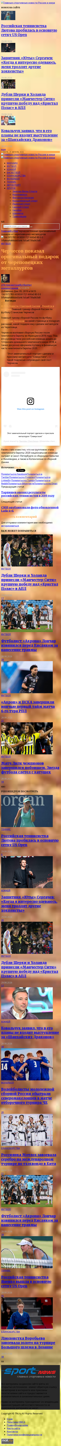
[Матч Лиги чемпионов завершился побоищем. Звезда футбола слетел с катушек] (27, 753)
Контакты (12, 1431)
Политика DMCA (16, 1422)
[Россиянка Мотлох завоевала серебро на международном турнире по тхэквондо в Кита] (27, 1145)
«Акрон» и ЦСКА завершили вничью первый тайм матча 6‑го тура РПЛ (28, 706)
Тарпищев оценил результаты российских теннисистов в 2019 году (27, 494)
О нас (10, 1418)
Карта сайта (13, 1428)
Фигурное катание (23, 197)
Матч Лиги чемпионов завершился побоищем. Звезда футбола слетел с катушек (30, 767)
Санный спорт (20, 207)
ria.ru (17, 467)
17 (2, 598)
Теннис (11, 181)
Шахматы (17, 213)
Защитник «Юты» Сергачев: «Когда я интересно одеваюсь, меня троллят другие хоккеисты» (28, 64)
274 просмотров (10, 285)
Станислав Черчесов (12, 320)
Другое (11, 188)
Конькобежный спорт (25, 200)
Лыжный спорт (21, 203)
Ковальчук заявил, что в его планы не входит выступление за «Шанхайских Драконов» (29, 135)
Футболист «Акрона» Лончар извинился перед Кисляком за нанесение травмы (29, 645)
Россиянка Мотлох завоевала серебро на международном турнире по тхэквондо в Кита (28, 1159)
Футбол (11, 166)
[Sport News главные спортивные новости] (29, 1378)
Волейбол (13, 178)
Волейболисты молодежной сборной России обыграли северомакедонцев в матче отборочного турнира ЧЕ (27, 1096)
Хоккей (11, 169)
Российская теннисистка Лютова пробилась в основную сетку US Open (29, 30)
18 (2, 659)
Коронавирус (19, 194)
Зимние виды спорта (24, 191)
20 (2, 920)
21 (2, 720)
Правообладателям (17, 1425)
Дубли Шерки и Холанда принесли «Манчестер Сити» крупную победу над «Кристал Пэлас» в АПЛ (29, 101)
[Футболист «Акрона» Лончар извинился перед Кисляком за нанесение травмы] (27, 631)
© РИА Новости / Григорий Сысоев (20, 306)
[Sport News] (28, 2)
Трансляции (19, 216)
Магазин (12, 163)
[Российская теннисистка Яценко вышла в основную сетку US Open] (27, 1267)
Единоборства (16, 175)
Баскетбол (13, 172)
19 (2, 781)
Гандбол (17, 210)
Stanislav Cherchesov (29, 441)
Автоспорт (14, 185)
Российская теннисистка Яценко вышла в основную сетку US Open (26, 1281)
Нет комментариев (16, 286)
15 (2, 1295)
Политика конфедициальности (24, 1434)
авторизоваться (10, 525)
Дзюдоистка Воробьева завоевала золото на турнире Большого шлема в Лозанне (28, 1342)
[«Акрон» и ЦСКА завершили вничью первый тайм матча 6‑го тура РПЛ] (27, 692)
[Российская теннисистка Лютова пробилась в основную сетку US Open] (8, 19)
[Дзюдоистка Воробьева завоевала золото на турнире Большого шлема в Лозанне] (27, 1328)
